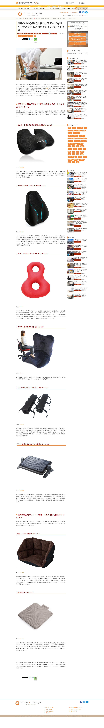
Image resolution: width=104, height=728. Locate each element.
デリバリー (76, 141)
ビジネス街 (83, 141)
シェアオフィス (71, 138)
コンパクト (82, 135)
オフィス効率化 (77, 15)
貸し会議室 (81, 159)
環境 (77, 154)
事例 (77, 146)
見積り (85, 156)
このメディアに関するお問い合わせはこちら (78, 43)
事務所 (82, 146)
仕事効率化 (37, 33)
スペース (79, 138)
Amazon (22, 167)
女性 (69, 151)
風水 (77, 162)
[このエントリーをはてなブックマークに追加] (29, 39)
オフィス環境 (45, 33)
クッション (24, 35)
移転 (82, 154)
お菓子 (74, 127)
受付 (84, 149)
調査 (47, 88)
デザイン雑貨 (53, 33)
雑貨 (73, 162)
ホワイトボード (71, 143)
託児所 (75, 159)
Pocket (32, 39)
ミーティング (80, 143)
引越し (82, 151)
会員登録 (54, 6)
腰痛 (35, 35)
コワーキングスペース (73, 135)
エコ (85, 127)
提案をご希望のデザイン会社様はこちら (77, 34)
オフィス (19, 35)
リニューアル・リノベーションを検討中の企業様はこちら (77, 39)
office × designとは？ (76, 709)
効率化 (79, 149)
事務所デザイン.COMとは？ (35, 6)
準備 (69, 154)
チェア (84, 138)
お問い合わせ (61, 6)
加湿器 (74, 149)
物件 (73, 154)
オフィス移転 (68, 15)
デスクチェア (30, 35)
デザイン (85, 15)
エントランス (71, 130)
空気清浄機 (70, 156)
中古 (73, 146)
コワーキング (76, 133)
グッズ (83, 130)
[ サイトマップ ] (69, 6)
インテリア (29, 33)
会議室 (69, 149)
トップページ (18, 18)
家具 (73, 151)
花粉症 (79, 156)
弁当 (77, 151)
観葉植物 (70, 159)
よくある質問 (47, 6)
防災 (69, 162)
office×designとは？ (64, 12)
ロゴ (69, 146)
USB (69, 127)
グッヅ (69, 133)
